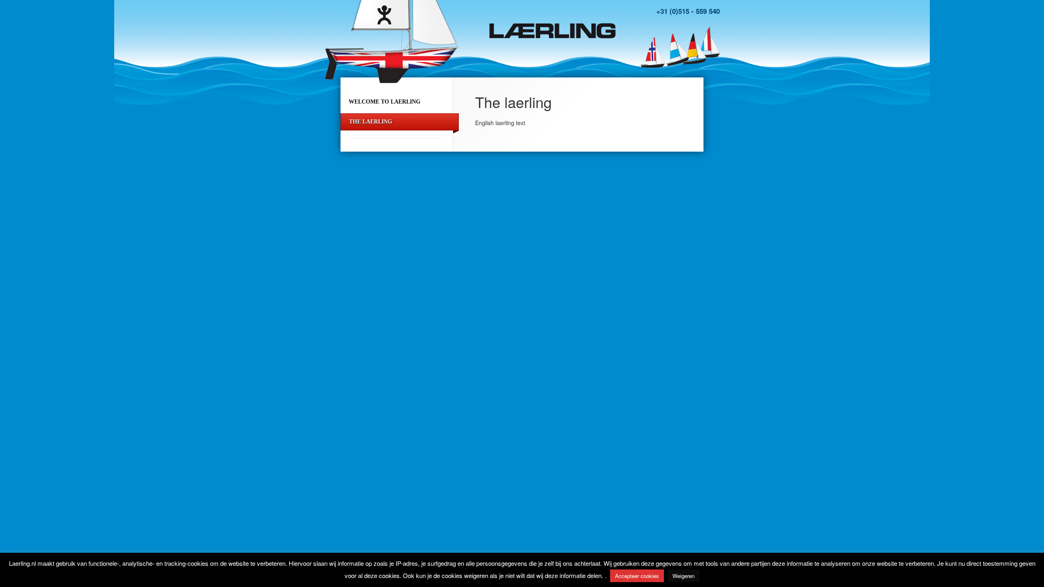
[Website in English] (693, 48)
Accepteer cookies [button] (637, 576)
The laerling (370, 122)
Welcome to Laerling (384, 102)
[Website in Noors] (652, 52)
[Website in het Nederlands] (675, 48)
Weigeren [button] (683, 576)
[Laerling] (552, 28)
